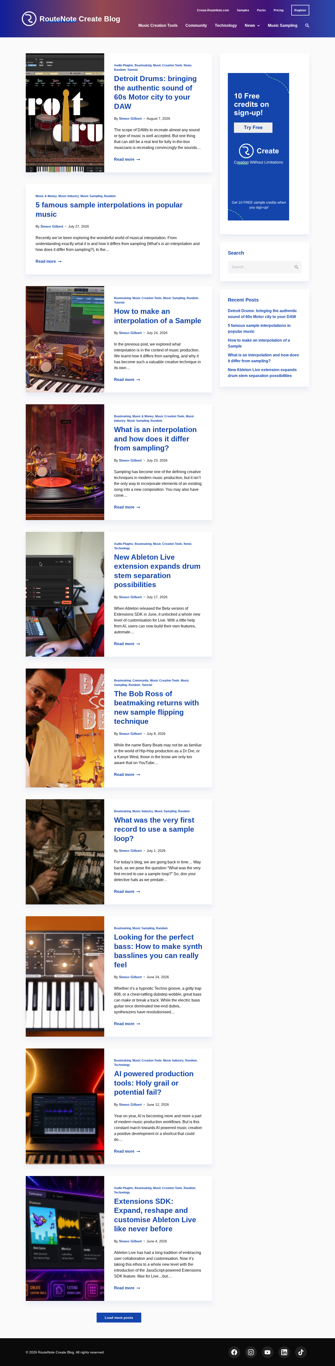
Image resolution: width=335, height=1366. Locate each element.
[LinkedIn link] (284, 1352)
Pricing (278, 10)
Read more (124, 159)
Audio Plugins (123, 65)
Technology (226, 25)
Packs (261, 10)
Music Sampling (282, 25)
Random (120, 70)
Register (300, 10)
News (250, 25)
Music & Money (46, 196)
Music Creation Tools (158, 25)
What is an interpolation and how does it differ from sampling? (155, 438)
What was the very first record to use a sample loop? (154, 829)
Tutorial (132, 70)
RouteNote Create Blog (79, 19)
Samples (243, 10)
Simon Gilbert (130, 118)
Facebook (234, 1352)
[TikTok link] (301, 1352)
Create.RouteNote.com (213, 10)
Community (196, 25)
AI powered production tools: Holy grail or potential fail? (153, 1083)
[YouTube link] (267, 1352)
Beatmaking (143, 65)
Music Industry (68, 196)
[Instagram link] (251, 1352)
